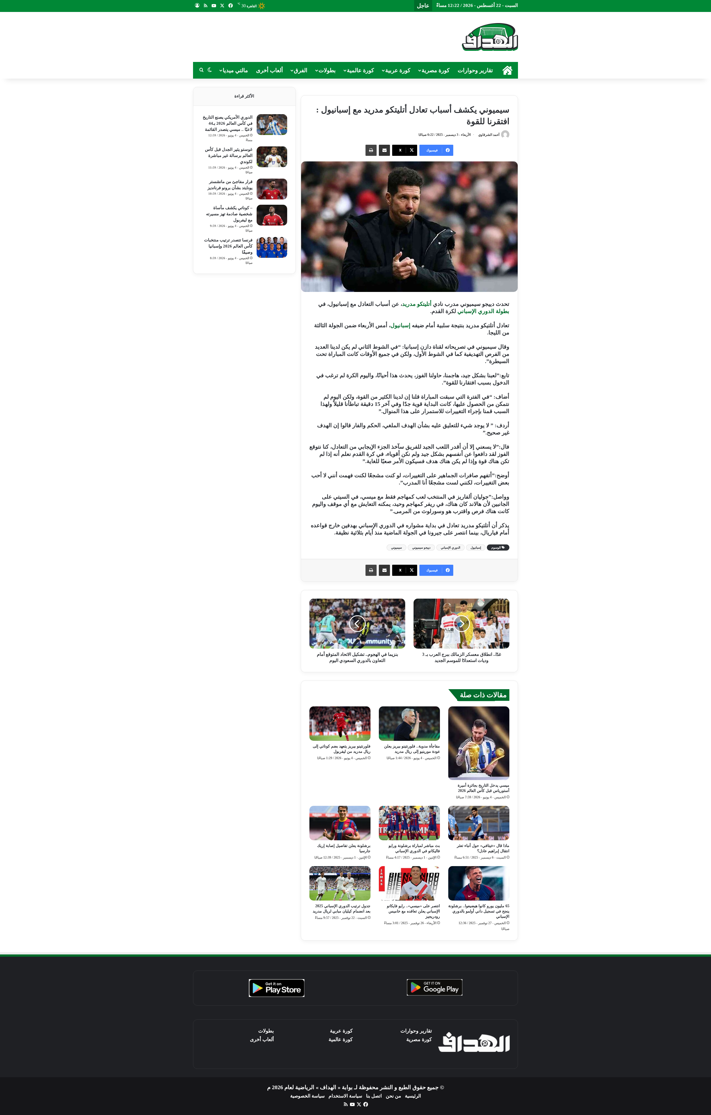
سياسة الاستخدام (345, 1096)
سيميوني (396, 547)
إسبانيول (400, 325)
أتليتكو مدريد (417, 304)
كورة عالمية (360, 70)
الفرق (300, 70)
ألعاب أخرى (269, 70)
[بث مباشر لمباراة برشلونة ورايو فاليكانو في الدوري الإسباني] (409, 823)
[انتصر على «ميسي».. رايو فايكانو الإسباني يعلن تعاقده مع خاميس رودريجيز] (409, 883)
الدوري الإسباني (450, 547)
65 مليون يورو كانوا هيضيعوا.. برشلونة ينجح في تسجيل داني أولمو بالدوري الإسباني (478, 911)
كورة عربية (397, 70)
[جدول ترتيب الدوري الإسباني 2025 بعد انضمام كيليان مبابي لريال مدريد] (339, 883)
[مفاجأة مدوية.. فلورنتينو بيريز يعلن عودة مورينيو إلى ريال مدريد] (409, 723)
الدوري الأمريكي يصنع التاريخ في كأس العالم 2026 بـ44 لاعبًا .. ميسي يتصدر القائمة (227, 123)
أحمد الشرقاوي (488, 135)
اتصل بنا (374, 1096)
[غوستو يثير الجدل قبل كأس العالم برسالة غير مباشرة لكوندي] (272, 156)
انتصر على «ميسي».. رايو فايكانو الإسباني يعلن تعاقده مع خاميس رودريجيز (413, 911)
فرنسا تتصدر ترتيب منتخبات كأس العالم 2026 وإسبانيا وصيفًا (228, 246)
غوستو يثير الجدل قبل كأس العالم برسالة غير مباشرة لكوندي (228, 155)
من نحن (393, 1096)
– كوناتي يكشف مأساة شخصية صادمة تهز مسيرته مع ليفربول (229, 214)
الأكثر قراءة (244, 96)
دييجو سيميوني (421, 547)
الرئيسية (413, 1096)
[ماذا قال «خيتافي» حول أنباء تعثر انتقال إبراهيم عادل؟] (478, 823)
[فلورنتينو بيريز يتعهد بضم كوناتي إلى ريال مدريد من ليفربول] (339, 723)
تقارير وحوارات (475, 70)
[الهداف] (490, 37)
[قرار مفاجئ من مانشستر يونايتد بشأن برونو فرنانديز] (272, 189)
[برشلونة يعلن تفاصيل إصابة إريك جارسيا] (339, 823)
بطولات (327, 70)
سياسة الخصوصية (307, 1096)
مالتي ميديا (235, 70)
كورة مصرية (436, 70)
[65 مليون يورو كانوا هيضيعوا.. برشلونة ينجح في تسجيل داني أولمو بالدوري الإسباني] (478, 883)
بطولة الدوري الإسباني (483, 311)
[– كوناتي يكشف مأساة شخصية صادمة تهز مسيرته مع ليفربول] (272, 215)
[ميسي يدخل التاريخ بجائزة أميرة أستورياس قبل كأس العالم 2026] (478, 743)
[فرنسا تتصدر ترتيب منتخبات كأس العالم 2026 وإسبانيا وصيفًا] (272, 247)
